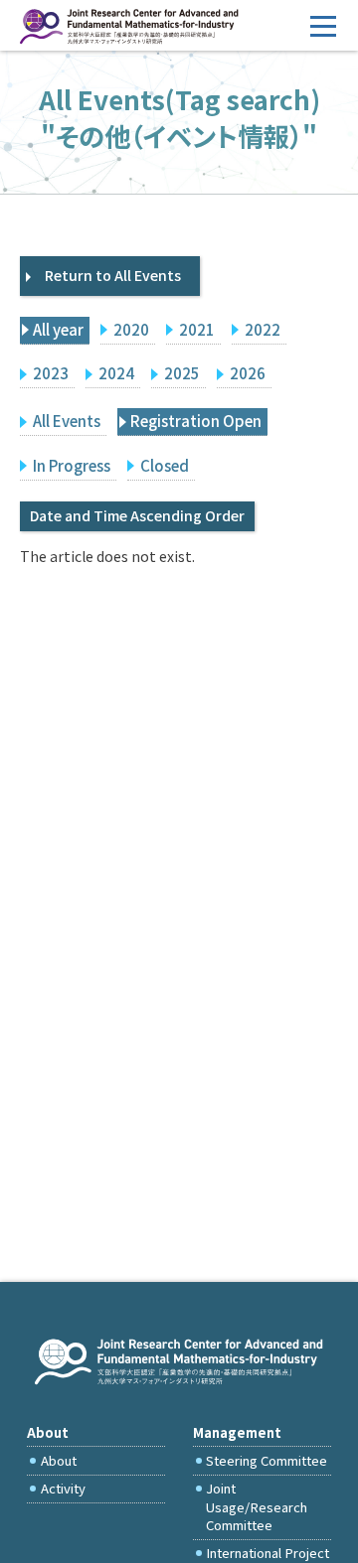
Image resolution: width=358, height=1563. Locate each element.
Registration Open (196, 420)
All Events (66, 420)
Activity (63, 1488)
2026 (248, 372)
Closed (164, 465)
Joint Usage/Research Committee (256, 1506)
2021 (197, 329)
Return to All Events (113, 275)
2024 (116, 372)
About (59, 1460)
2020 (131, 329)
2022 (262, 329)
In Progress (71, 465)
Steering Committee (266, 1460)
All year (58, 329)
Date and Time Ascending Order (137, 515)
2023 (51, 372)
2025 (182, 372)
